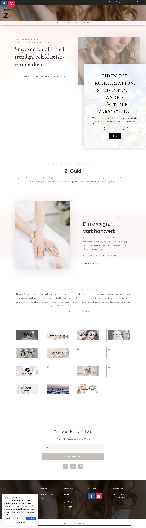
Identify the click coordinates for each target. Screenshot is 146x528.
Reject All (20, 518)
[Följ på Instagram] (11, 4)
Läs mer (115, 136)
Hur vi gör (91, 263)
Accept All (31, 518)
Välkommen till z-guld (115, 2)
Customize (9, 518)
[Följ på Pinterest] (73, 466)
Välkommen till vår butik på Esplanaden (40, 76)
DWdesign (81, 523)
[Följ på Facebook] (4, 4)
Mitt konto (139, 2)
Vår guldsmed (128, 2)
